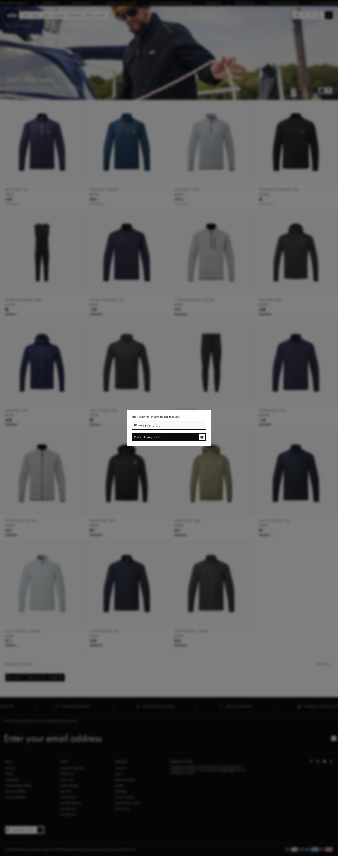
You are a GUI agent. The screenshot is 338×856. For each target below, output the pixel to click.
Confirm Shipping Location (147, 437)
